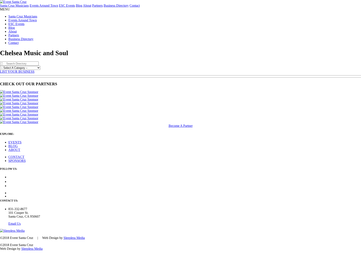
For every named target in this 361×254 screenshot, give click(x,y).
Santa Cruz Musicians (14, 5)
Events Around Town (44, 5)
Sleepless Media (74, 238)
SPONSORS (17, 160)
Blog (79, 5)
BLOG (13, 146)
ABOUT (14, 150)
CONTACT (16, 157)
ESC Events (67, 5)
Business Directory (116, 5)
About (87, 5)
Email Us (14, 223)
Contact (135, 5)
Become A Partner (181, 126)
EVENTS (15, 142)
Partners (97, 5)
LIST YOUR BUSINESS (17, 71)
